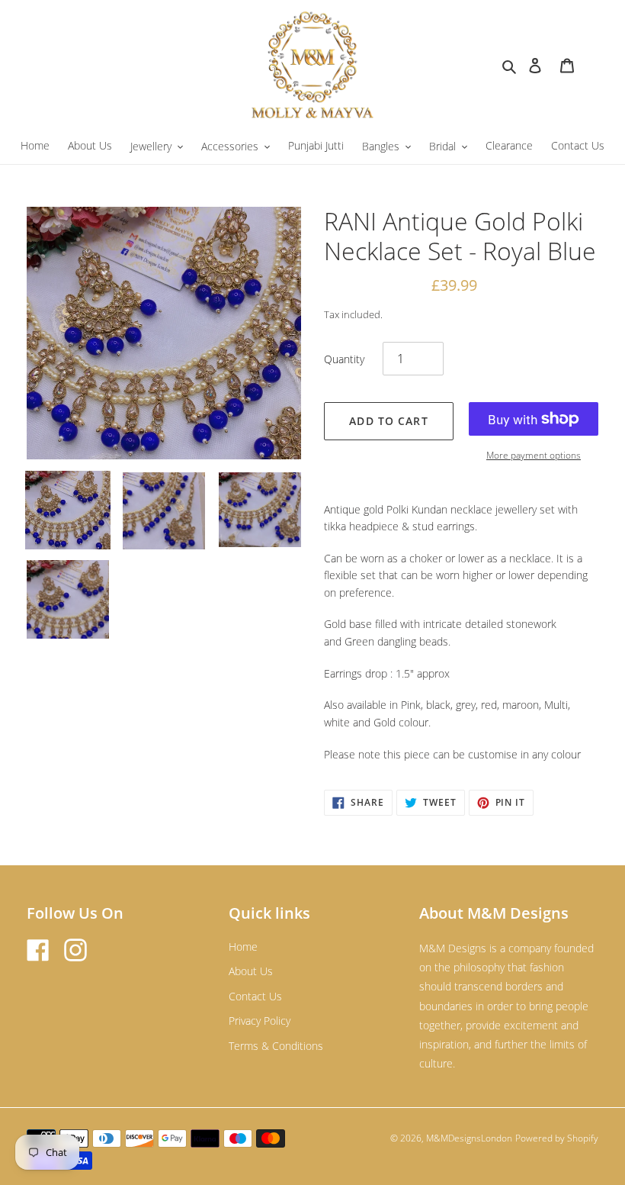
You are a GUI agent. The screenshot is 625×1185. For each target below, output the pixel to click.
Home (243, 946)
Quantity (344, 359)
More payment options (533, 455)
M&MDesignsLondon (469, 1138)
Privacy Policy (259, 1020)
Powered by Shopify (556, 1138)
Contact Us (255, 996)
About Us (251, 971)
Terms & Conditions (276, 1045)
